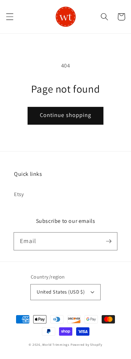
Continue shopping (66, 115)
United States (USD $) (61, 291)
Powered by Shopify (86, 345)
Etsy (19, 193)
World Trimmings (56, 345)
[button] (9, 16)
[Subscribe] (108, 241)
